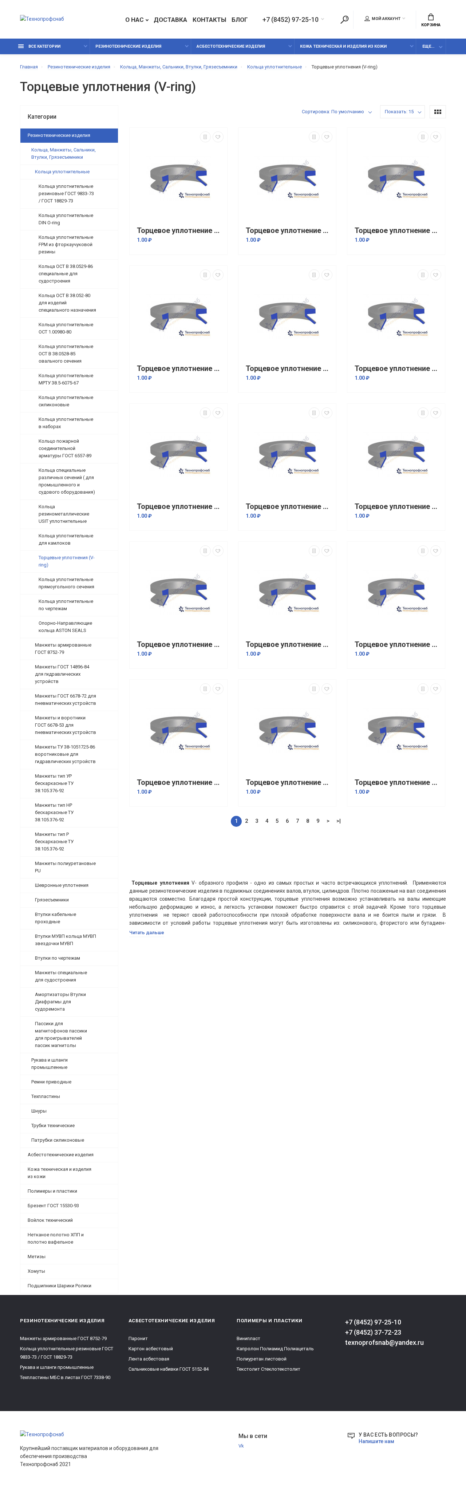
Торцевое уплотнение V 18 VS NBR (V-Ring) (180, 644)
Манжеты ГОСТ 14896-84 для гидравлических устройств (62, 674)
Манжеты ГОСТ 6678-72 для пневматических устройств (65, 699)
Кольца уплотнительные (62, 171)
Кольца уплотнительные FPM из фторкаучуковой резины (66, 244)
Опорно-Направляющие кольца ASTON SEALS (65, 626)
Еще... (428, 46)
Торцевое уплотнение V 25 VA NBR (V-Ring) (398, 782)
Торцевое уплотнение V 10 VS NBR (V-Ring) (289, 230)
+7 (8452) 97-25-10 (290, 19)
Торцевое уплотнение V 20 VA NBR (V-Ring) (289, 644)
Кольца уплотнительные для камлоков (66, 539)
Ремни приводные (51, 1082)
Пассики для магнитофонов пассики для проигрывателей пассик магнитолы (61, 1034)
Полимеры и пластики (52, 1191)
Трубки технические (53, 1125)
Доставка (170, 19)
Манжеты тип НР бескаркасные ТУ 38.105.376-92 (54, 812)
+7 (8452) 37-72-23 (373, 1332)
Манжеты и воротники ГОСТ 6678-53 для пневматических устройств (65, 725)
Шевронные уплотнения (61, 885)
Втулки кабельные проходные (55, 918)
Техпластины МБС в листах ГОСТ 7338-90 (65, 1377)
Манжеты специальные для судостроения (61, 976)
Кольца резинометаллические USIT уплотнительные (64, 514)
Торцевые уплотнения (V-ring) (67, 561)
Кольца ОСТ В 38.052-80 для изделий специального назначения (67, 303)
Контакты (209, 19)
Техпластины (45, 1096)
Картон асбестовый (151, 1348)
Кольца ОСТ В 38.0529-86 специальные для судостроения (66, 274)
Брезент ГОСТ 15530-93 (53, 1205)
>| (338, 821)
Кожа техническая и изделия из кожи (343, 46)
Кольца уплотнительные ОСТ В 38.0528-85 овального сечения (66, 354)
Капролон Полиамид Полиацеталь (275, 1348)
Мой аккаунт (386, 18)
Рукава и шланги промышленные (49, 1063)
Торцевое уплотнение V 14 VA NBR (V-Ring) (289, 368)
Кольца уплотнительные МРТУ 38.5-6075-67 (66, 379)
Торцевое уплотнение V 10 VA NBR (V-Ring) (180, 230)
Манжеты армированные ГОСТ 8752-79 (63, 648)
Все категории (43, 46)
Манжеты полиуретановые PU (65, 867)
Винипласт (248, 1338)
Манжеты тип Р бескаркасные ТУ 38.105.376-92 (54, 842)
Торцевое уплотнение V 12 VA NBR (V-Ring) (398, 230)
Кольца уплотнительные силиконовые (66, 401)
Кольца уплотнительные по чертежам (66, 605)
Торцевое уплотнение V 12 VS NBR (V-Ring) (180, 368)
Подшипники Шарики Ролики (59, 1285)
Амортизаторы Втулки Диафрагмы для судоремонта (60, 1002)
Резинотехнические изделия (128, 46)
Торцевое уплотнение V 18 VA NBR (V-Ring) (398, 506)
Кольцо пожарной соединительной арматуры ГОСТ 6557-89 (65, 448)
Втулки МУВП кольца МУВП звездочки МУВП (65, 939)
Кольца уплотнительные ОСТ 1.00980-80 (66, 328)
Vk (241, 1446)
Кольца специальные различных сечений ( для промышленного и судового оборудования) (67, 481)
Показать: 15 (399, 111)
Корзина (431, 25)
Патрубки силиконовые (57, 1140)
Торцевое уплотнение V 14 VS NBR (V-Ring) (398, 368)
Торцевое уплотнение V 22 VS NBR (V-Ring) (289, 782)
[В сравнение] (205, 136)
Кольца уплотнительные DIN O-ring (66, 219)
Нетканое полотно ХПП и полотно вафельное (56, 1238)
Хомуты (36, 1271)
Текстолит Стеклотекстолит (268, 1369)
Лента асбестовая (149, 1359)
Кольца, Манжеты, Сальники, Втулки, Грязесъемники (63, 153)
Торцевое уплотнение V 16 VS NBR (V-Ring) (289, 506)
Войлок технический (50, 1220)
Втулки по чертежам (57, 958)
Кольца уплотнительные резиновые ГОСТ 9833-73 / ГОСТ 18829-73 (66, 193)
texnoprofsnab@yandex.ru (384, 1342)
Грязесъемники (52, 899)
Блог (240, 19)
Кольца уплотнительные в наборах (66, 422)
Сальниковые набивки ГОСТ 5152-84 (169, 1369)
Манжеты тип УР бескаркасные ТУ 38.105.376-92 (54, 783)
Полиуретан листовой (262, 1359)
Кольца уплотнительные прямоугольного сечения (66, 583)
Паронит (138, 1338)
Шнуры (39, 1111)
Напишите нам (376, 1441)
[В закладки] (218, 136)
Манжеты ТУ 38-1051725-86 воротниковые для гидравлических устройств (65, 754)
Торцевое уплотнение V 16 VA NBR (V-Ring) (180, 506)
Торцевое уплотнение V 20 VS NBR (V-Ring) (398, 644)
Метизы (37, 1256)
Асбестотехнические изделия (231, 46)
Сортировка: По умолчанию (333, 111)
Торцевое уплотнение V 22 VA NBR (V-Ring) (180, 782)
